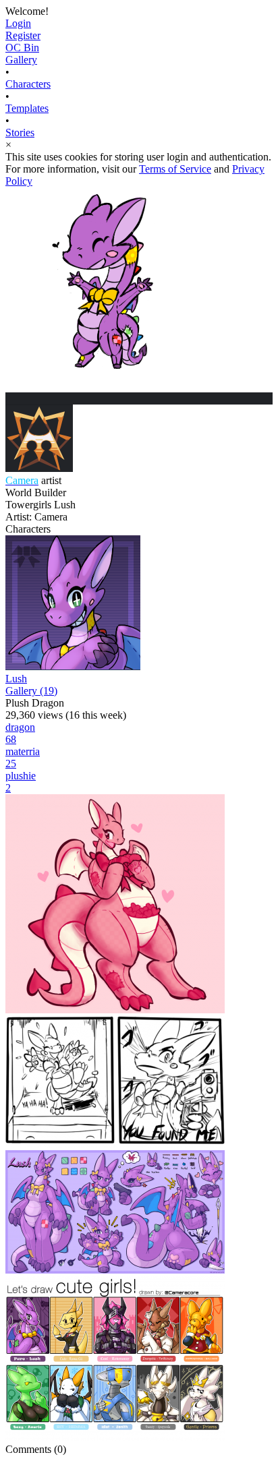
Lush (16, 678)
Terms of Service (175, 169)
